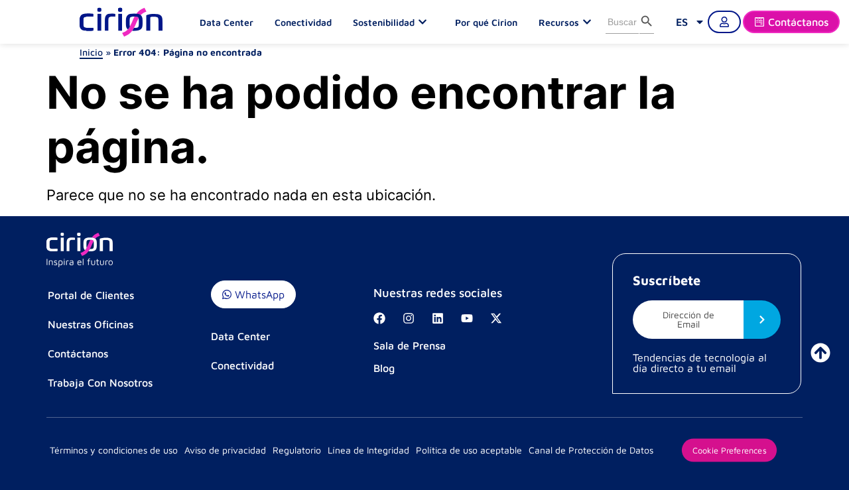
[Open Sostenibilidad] (426, 22)
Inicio (91, 52)
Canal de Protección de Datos (591, 450)
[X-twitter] (496, 318)
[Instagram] (409, 318)
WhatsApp (258, 294)
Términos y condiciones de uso (114, 450)
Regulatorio (297, 450)
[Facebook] (379, 318)
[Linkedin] (438, 318)
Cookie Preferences (729, 449)
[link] (690, 22)
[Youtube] (467, 318)
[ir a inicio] (820, 353)
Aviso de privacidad (225, 450)
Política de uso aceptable (469, 450)
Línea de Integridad (368, 450)
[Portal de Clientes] (724, 22)
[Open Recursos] (590, 22)
